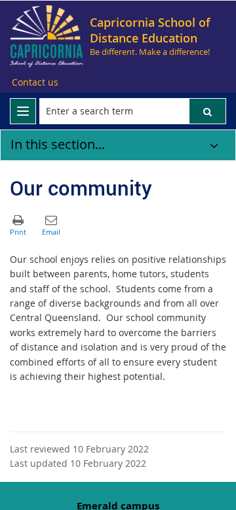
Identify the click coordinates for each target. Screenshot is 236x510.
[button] (207, 111)
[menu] (23, 111)
